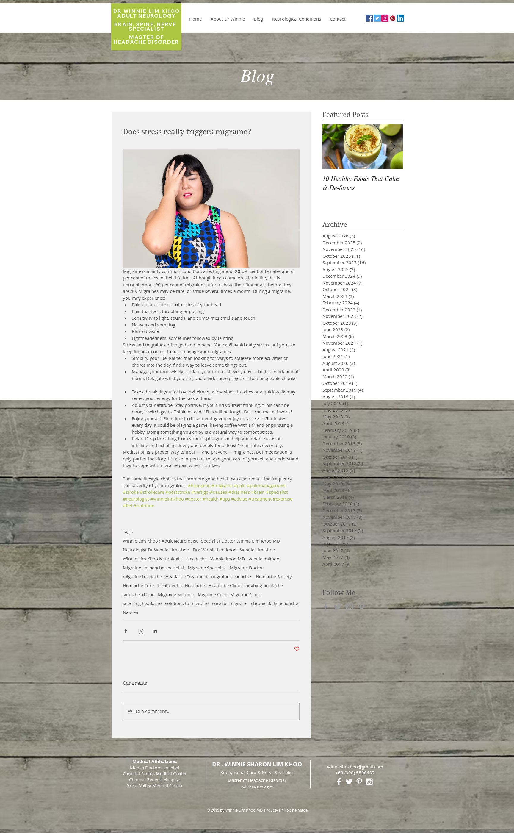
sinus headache (138, 594)
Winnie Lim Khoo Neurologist (153, 558)
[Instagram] (384, 18)
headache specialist (164, 567)
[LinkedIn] (400, 18)
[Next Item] (393, 146)
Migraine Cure (212, 594)
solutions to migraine (187, 603)
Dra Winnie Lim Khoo (214, 549)
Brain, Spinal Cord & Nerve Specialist (257, 772)
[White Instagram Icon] (369, 781)
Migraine (132, 567)
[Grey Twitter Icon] (337, 607)
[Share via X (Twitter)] (140, 631)
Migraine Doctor (246, 567)
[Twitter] (377, 18)
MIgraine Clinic (245, 594)
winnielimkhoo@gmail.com (355, 767)
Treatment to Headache (181, 585)
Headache (197, 558)
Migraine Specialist (207, 567)
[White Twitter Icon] (349, 781)
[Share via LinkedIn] (155, 631)
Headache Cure (138, 585)
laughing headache (264, 585)
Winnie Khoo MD (227, 558)
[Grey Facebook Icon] (325, 607)
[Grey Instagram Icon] (349, 607)
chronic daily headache (274, 603)
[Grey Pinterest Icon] (361, 607)
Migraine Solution (176, 594)
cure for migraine (229, 603)
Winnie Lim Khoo (257, 549)
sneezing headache (142, 603)
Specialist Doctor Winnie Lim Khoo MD (240, 540)
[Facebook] (369, 18)
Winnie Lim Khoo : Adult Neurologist (160, 540)
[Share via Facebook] (125, 631)
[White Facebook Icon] (339, 781)
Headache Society (274, 576)
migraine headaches (231, 576)
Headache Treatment (186, 576)
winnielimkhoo (264, 558)
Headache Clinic (225, 585)
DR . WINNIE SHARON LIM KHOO (257, 764)
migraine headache (142, 576)
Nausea (130, 612)
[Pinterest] (392, 18)
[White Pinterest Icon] (359, 781)
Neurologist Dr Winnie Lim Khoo (156, 549)
